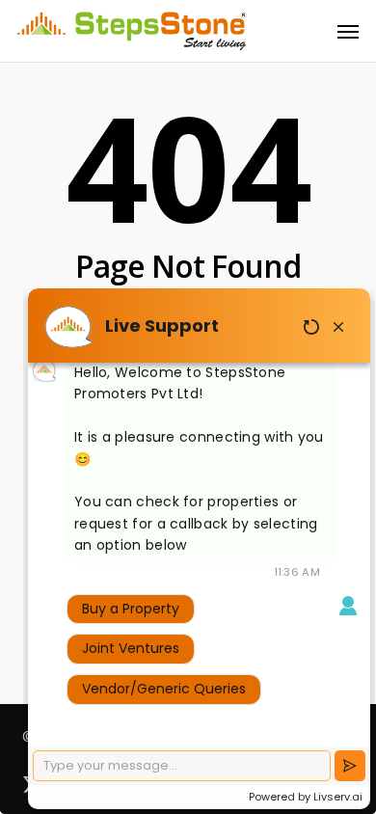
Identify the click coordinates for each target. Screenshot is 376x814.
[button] (348, 31)
